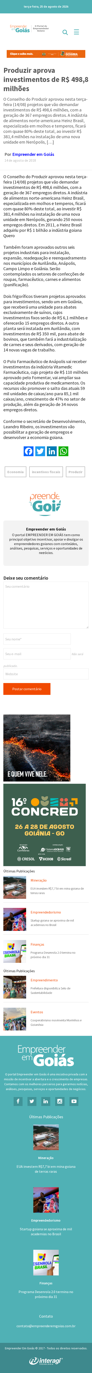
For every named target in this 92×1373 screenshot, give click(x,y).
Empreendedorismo (46, 912)
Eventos (37, 1012)
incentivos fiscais (46, 472)
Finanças (37, 944)
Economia (15, 472)
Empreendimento (44, 980)
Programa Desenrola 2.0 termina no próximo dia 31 (46, 1294)
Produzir (75, 472)
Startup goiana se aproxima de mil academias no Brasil (46, 1231)
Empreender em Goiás (33, 154)
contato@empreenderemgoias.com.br (46, 1326)
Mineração (39, 880)
